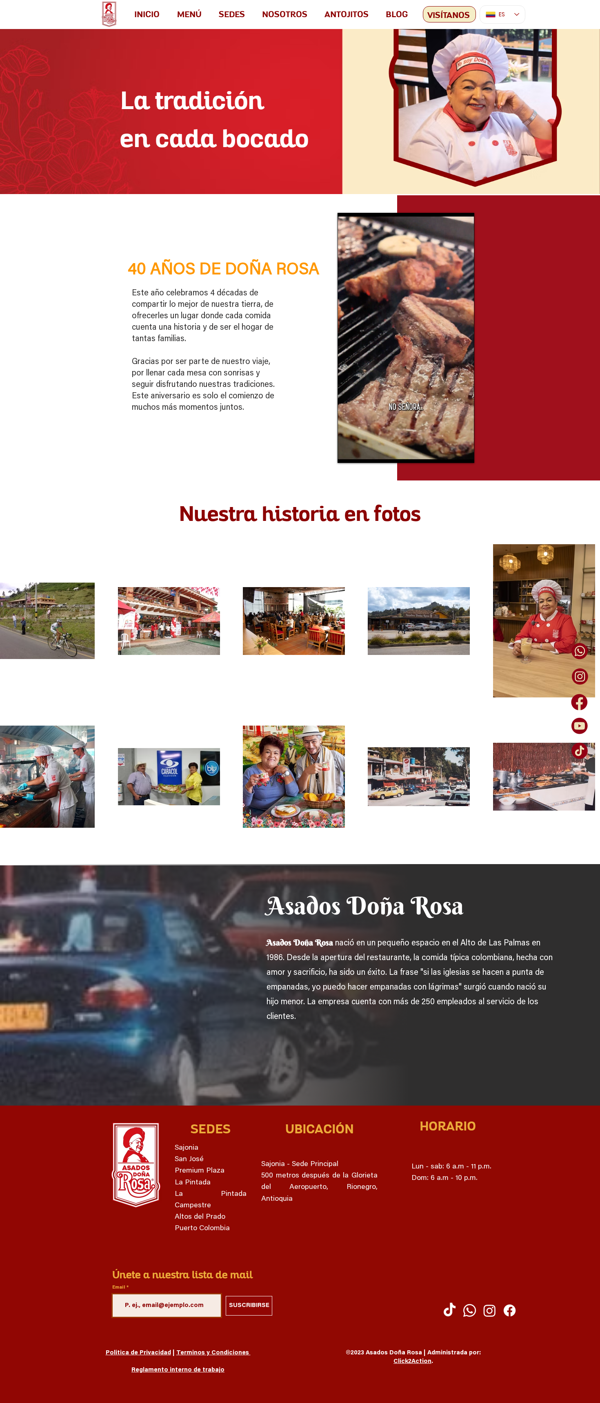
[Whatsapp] (470, 1310)
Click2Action (412, 1361)
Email (118, 1287)
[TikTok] (450, 1310)
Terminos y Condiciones (213, 1353)
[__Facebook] (579, 701)
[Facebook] (510, 1310)
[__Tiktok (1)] (579, 751)
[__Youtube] (579, 726)
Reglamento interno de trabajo (177, 1370)
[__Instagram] (579, 676)
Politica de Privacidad (138, 1353)
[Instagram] (490, 1310)
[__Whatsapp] (579, 651)
